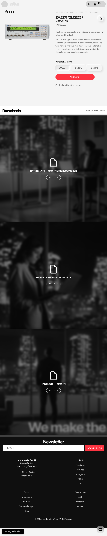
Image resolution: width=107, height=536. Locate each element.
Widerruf (80, 501)
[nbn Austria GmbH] (14, 3)
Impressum (27, 496)
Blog (27, 511)
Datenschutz (80, 492)
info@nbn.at (26, 475)
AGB (80, 496)
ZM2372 (78, 67)
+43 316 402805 (27, 471)
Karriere (26, 501)
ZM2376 (94, 67)
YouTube (80, 469)
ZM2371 (62, 67)
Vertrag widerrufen (13, 531)
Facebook (80, 465)
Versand (80, 506)
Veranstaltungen (26, 506)
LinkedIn (80, 460)
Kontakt (26, 492)
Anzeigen (53, 177)
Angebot (75, 76)
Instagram (80, 474)
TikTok (80, 479)
